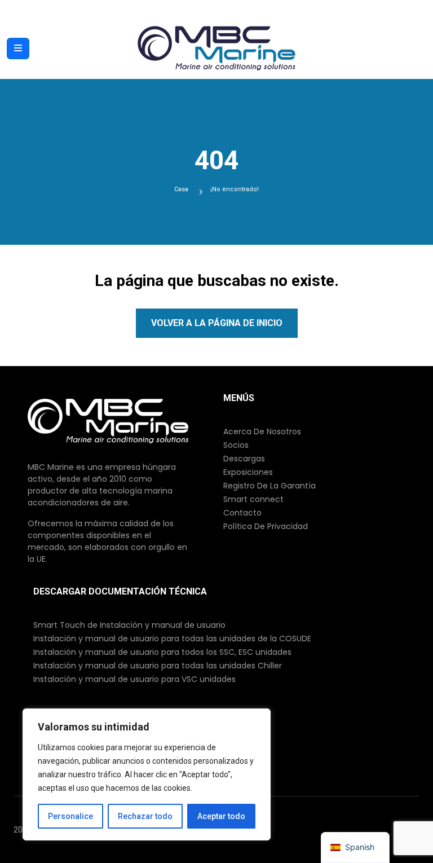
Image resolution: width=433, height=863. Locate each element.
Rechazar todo (145, 816)
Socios (236, 445)
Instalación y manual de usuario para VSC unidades (134, 679)
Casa (181, 189)
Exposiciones (248, 472)
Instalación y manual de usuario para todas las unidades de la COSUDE (172, 638)
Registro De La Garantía (269, 485)
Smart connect (253, 499)
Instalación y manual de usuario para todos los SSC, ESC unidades (162, 652)
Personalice (70, 816)
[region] (147, 774)
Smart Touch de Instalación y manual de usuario (129, 625)
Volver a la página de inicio (216, 323)
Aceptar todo (221, 816)
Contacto (242, 512)
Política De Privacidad (265, 526)
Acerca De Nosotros (262, 431)
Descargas (244, 458)
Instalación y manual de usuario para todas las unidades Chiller (157, 665)
